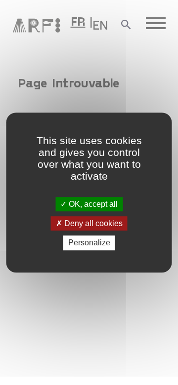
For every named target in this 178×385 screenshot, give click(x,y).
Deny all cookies (92, 223)
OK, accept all (92, 204)
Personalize (89, 243)
